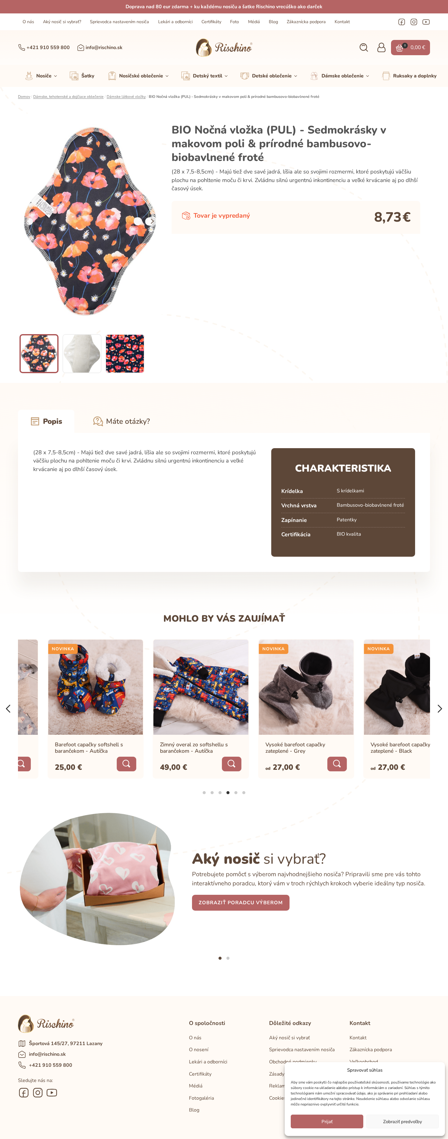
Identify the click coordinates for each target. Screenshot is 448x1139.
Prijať (327, 1122)
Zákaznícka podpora (306, 22)
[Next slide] (152, 221)
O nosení (198, 1049)
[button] (364, 48)
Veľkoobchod (364, 1062)
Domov (24, 96)
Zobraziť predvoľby (402, 1122)
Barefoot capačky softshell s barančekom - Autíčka (59, 747)
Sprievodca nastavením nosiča (119, 22)
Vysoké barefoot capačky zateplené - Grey (266, 747)
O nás (28, 22)
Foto (234, 22)
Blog (273, 22)
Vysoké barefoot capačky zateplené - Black (371, 747)
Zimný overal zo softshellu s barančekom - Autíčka (165, 747)
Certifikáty (211, 22)
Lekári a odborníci (175, 22)
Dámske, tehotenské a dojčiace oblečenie (68, 96)
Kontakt (342, 22)
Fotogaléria (201, 1098)
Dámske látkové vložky (126, 96)
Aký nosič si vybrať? (62, 22)
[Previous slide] (28, 221)
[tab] (204, 793)
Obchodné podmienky (293, 1062)
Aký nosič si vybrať (289, 1037)
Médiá (254, 22)
